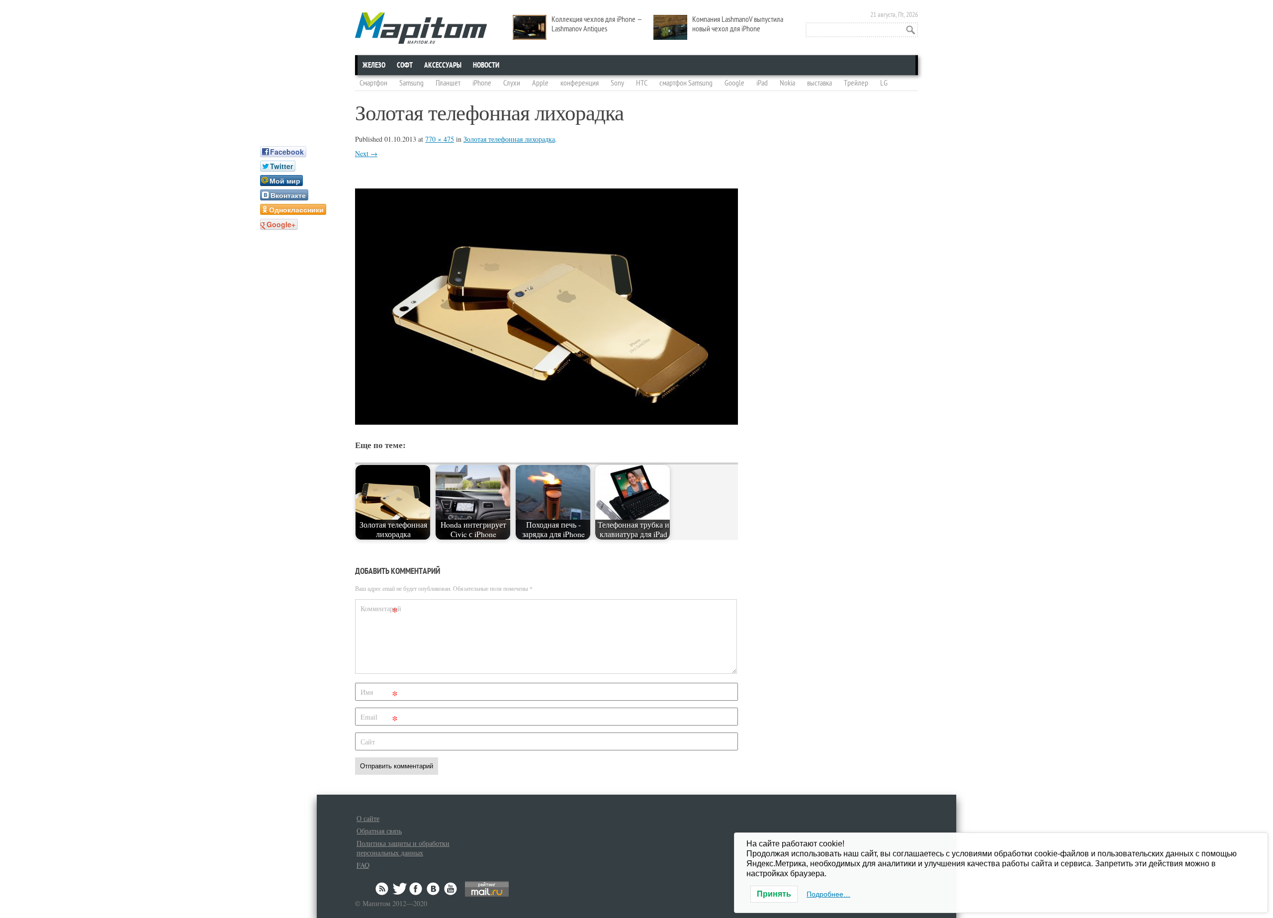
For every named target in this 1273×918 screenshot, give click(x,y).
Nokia (787, 83)
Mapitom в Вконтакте (433, 888)
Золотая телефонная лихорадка (509, 139)
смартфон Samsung (686, 83)
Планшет (448, 83)
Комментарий (380, 610)
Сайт (368, 741)
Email (379, 719)
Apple (540, 83)
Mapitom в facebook (416, 888)
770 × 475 (439, 139)
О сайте (368, 818)
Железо (374, 65)
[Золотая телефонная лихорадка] (546, 421)
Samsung (411, 83)
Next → (366, 153)
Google (734, 83)
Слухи (511, 83)
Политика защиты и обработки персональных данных (403, 847)
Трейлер (856, 83)
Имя (379, 694)
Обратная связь (379, 830)
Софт (405, 65)
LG (884, 83)
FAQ (363, 865)
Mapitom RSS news (382, 888)
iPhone (481, 83)
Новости (486, 65)
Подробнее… (828, 894)
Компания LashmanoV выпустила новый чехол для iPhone (737, 24)
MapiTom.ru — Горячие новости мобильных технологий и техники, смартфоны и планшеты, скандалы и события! (421, 28)
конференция (579, 83)
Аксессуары (442, 65)
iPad (762, 83)
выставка (819, 83)
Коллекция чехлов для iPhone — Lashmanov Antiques (596, 24)
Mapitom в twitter (399, 888)
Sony (617, 83)
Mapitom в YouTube (450, 888)
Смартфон (373, 83)
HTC (641, 83)
